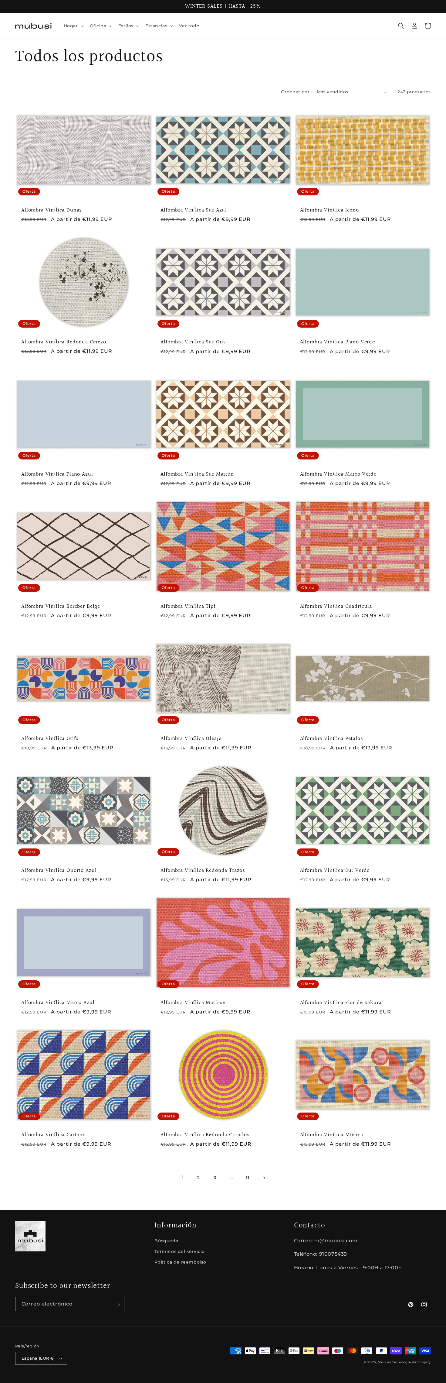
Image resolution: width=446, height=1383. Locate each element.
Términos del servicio (179, 1251)
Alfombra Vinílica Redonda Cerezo (63, 342)
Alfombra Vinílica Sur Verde (335, 870)
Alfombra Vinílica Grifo (50, 738)
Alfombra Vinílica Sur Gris (193, 342)
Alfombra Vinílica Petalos (331, 738)
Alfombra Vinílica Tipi (187, 606)
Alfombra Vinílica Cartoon (53, 1135)
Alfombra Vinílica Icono (329, 210)
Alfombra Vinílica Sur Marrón (197, 474)
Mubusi (384, 1362)
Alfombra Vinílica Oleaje (190, 738)
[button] (73, 25)
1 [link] (182, 1177)
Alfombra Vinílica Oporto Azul (58, 870)
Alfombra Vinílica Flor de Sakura (341, 1002)
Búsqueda (166, 1241)
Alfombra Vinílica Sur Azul (193, 210)
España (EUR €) (38, 1358)
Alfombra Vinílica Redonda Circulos (205, 1135)
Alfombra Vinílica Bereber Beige (60, 606)
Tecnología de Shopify (411, 1362)
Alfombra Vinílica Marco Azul (58, 1002)
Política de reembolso (180, 1262)
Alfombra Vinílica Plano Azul (57, 474)
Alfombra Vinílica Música (331, 1135)
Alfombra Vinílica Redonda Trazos (202, 870)
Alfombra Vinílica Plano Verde (337, 342)
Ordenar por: (296, 92)
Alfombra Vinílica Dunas (51, 210)
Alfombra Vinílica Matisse (192, 1002)
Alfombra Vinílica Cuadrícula (336, 606)
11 (247, 1177)
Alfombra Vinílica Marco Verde (338, 474)
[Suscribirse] (117, 1304)
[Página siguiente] (264, 1178)
